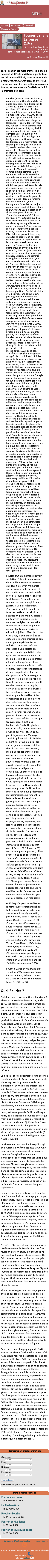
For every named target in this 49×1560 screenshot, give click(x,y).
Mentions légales (22, 1541)
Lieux (3, 1462)
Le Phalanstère (10, 1505)
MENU (37, 13)
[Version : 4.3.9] (30, 1556)
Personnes (6, 1472)
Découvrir (29, 25)
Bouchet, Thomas (37, 57)
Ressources (16, 25)
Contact (7, 1541)
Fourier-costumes (11, 1497)
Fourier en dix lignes (13, 1522)
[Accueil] (24, 4)
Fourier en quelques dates (16, 1530)
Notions (5, 1467)
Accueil (4, 25)
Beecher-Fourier (10, 1514)
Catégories (6, 1457)
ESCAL (27, 1558)
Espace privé (39, 1541)
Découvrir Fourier (9, 29)
